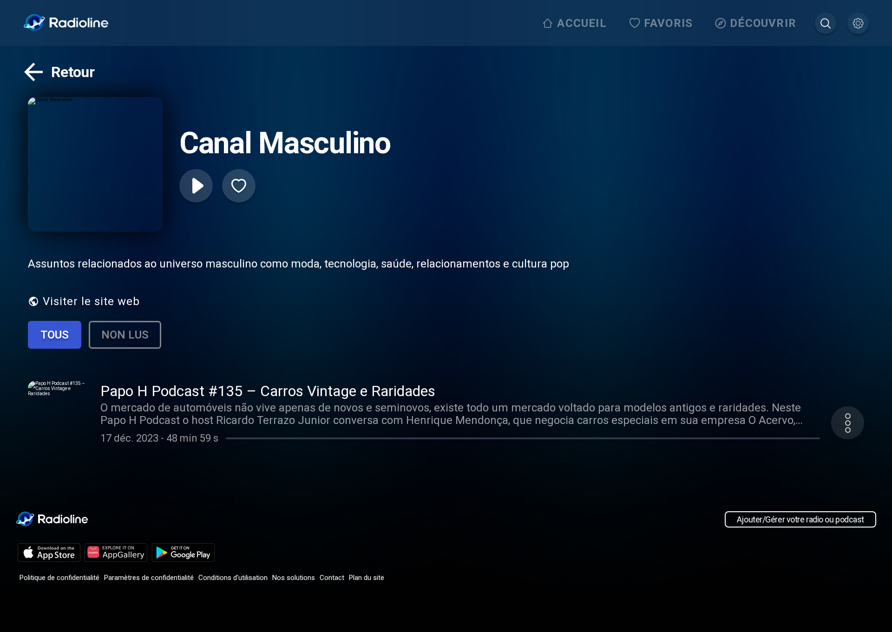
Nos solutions (293, 577)
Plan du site (366, 577)
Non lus (125, 334)
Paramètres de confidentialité (149, 577)
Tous (54, 334)
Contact (332, 577)
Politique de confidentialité (59, 577)
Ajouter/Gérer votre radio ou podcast (800, 519)
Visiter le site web (91, 301)
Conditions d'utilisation (233, 577)
